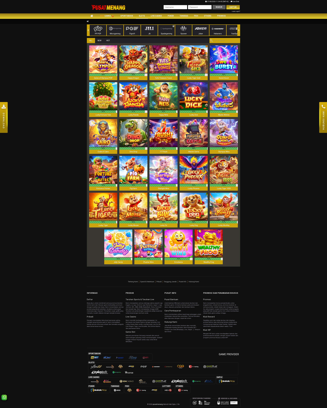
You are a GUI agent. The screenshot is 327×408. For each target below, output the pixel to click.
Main (103, 59)
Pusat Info (182, 282)
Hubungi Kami (194, 282)
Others (207, 16)
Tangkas (184, 16)
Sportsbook (126, 16)
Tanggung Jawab (170, 282)
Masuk (219, 7)
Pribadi (159, 282)
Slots (142, 16)
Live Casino (156, 16)
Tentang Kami (133, 282)
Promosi (221, 16)
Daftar (233, 7)
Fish (196, 16)
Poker (171, 16)
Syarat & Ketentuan (147, 282)
